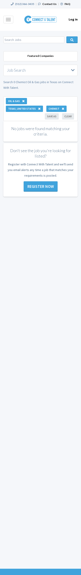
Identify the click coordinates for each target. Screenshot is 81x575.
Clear (68, 116)
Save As (51, 116)
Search (72, 39)
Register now (40, 186)
